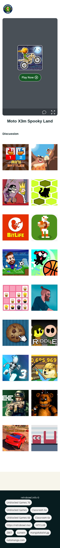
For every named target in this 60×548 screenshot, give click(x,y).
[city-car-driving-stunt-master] (15, 438)
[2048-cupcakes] (15, 298)
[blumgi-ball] (44, 262)
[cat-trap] (44, 192)
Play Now (28, 77)
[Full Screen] (53, 112)
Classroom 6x (39, 510)
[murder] (15, 192)
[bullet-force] (15, 403)
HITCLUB (40, 525)
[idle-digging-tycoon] (44, 157)
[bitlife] (15, 227)
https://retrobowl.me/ (19, 525)
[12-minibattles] (15, 157)
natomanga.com (16, 540)
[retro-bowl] (44, 227)
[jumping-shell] (44, 438)
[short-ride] (44, 298)
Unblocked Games (17, 510)
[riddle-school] (44, 333)
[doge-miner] (44, 368)
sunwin (21, 532)
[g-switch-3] (15, 368)
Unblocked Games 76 (18, 502)
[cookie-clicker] (15, 333)
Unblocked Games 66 (18, 517)
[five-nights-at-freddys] (44, 403)
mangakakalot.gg (39, 532)
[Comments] (44, 112)
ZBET (9, 532)
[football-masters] (15, 262)
